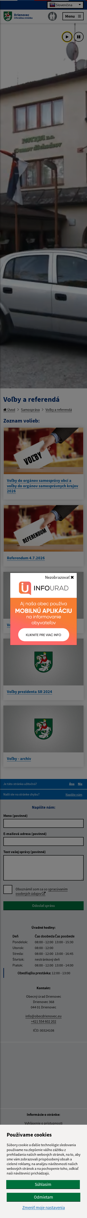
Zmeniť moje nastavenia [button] (43, 1208)
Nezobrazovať (57, 577)
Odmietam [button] (43, 1197)
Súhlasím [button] (43, 1184)
